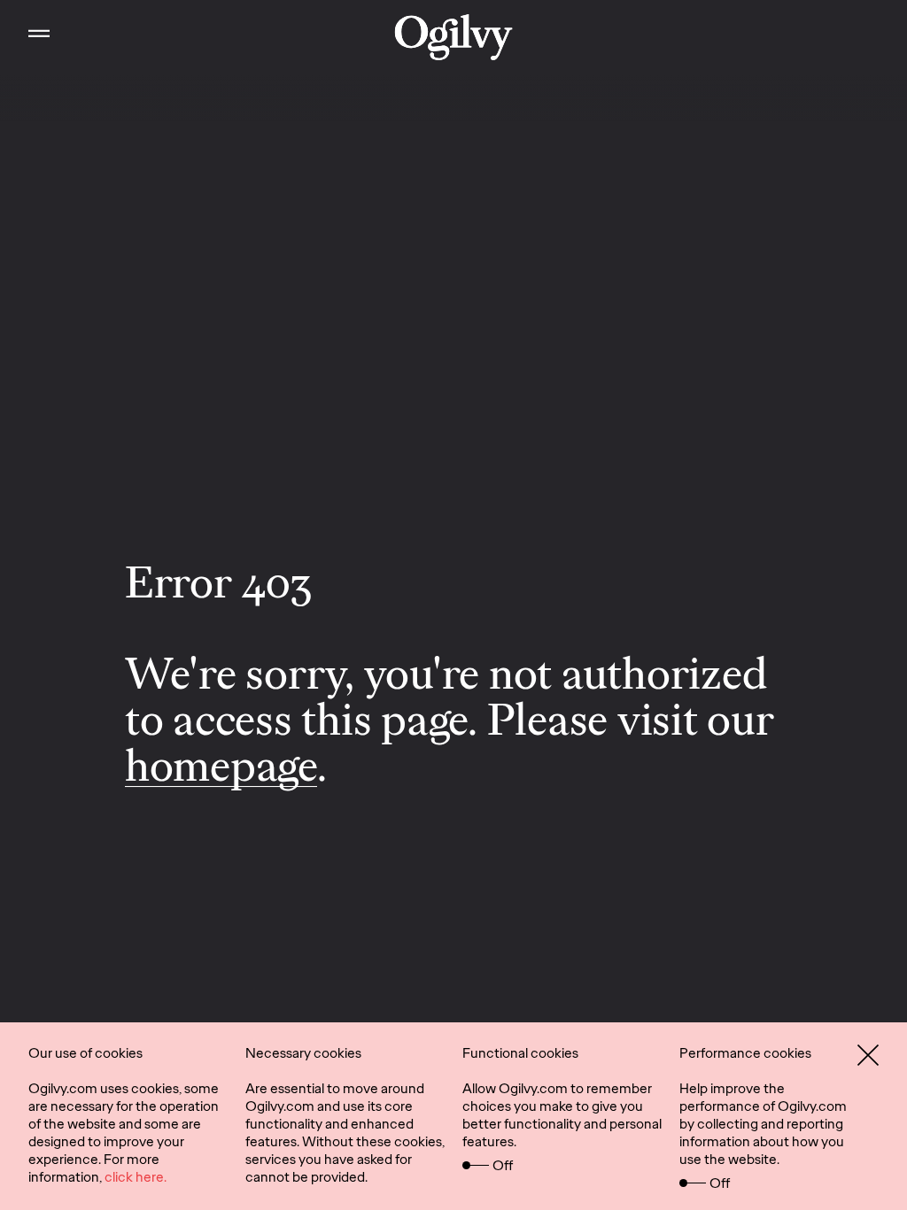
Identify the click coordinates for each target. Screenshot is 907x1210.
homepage (221, 765)
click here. (136, 1177)
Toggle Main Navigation (39, 37)
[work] (454, 37)
